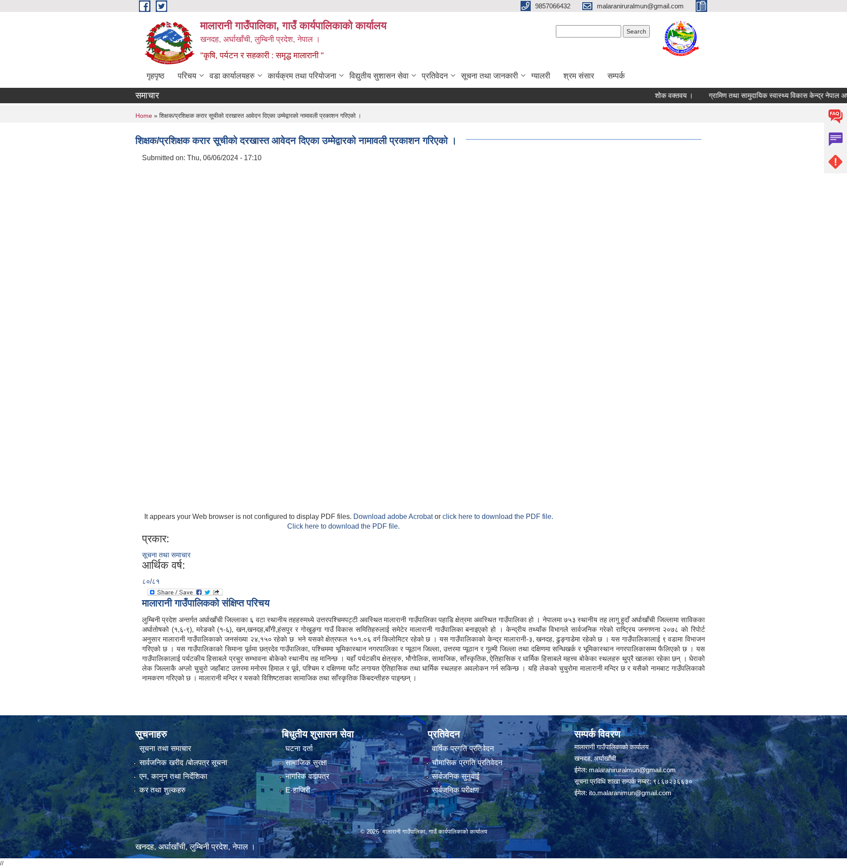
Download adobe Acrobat (394, 516)
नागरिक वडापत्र (307, 776)
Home (143, 115)
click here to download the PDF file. (497, 516)
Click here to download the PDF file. (343, 526)
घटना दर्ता (299, 748)
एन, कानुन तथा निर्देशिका (173, 776)
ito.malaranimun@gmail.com (630, 793)
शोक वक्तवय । (656, 95)
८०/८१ (151, 581)
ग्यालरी (540, 75)
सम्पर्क (616, 75)
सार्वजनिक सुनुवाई (456, 776)
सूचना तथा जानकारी (489, 75)
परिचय (187, 75)
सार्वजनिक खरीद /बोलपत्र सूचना (183, 763)
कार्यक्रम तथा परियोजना (302, 75)
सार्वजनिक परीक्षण (455, 790)
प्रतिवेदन (435, 75)
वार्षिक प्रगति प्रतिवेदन (463, 748)
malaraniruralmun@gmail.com (632, 770)
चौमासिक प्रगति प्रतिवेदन (467, 763)
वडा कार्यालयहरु (232, 75)
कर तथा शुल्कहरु (162, 790)
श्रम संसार (578, 75)
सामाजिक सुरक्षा (306, 763)
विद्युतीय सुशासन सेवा (379, 75)
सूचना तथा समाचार (166, 555)
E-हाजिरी (297, 790)
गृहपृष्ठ (155, 75)
